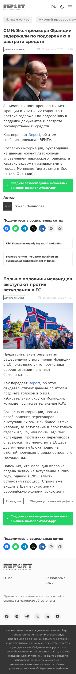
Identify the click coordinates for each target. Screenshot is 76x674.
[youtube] (57, 616)
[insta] (17, 616)
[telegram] (24, 228)
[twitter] (33, 228)
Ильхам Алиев (18, 19)
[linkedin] (42, 228)
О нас (7, 578)
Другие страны (14, 49)
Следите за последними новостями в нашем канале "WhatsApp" (39, 185)
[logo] (14, 7)
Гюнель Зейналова (29, 206)
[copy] (60, 228)
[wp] (15, 228)
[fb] (6, 228)
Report (34, 134)
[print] (51, 228)
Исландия (13, 501)
